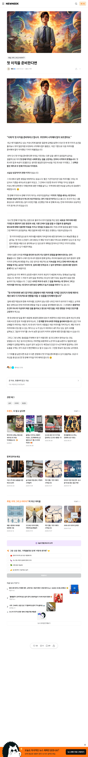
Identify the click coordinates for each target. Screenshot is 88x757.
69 (49, 646)
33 (37, 646)
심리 (9, 403)
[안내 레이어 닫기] (85, 745)
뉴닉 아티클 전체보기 (44, 623)
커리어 (17, 403)
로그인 (83, 4)
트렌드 (24, 403)
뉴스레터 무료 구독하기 (76, 752)
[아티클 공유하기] (76, 69)
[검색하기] (76, 3)
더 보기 (76, 411)
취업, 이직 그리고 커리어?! (16, 58)
